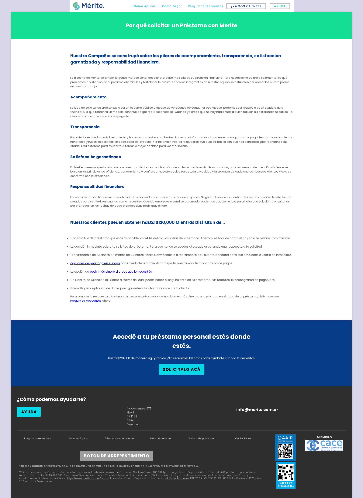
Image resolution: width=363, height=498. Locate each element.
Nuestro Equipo (78, 438)
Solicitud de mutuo (161, 438)
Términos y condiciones (119, 438)
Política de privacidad (202, 438)
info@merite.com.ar (257, 409)
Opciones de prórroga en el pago (95, 263)
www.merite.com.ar (120, 472)
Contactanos (243, 438)
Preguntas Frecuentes (86, 301)
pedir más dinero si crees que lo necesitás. (121, 271)
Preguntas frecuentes (37, 438)
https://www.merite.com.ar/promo (88, 478)
